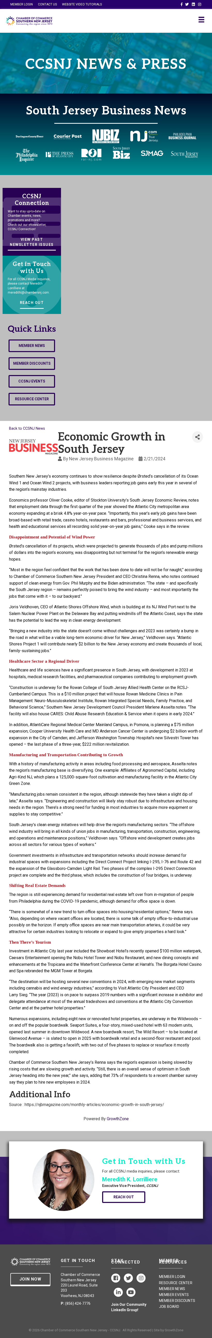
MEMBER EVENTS (174, 1295)
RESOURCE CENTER (175, 1283)
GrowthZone (118, 1118)
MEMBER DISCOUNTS (177, 1301)
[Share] (197, 437)
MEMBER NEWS (172, 1289)
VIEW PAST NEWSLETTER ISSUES (32, 242)
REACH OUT (32, 303)
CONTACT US (47, 4)
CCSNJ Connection (32, 199)
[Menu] (201, 19)
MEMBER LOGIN (21, 4)
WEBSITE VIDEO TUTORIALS (82, 4)
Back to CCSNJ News (27, 428)
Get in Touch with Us (32, 267)
